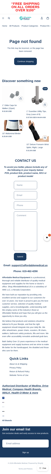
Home (4, 26)
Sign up (25, 452)
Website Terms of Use (19, 375)
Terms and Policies (25, 469)
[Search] (9, 18)
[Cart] (48, 18)
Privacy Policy (15, 368)
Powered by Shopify (35, 463)
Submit (20, 257)
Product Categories (29, 26)
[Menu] (3, 18)
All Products (14, 26)
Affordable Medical (20, 463)
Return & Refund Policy (20, 371)
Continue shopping (25, 61)
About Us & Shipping (18, 364)
